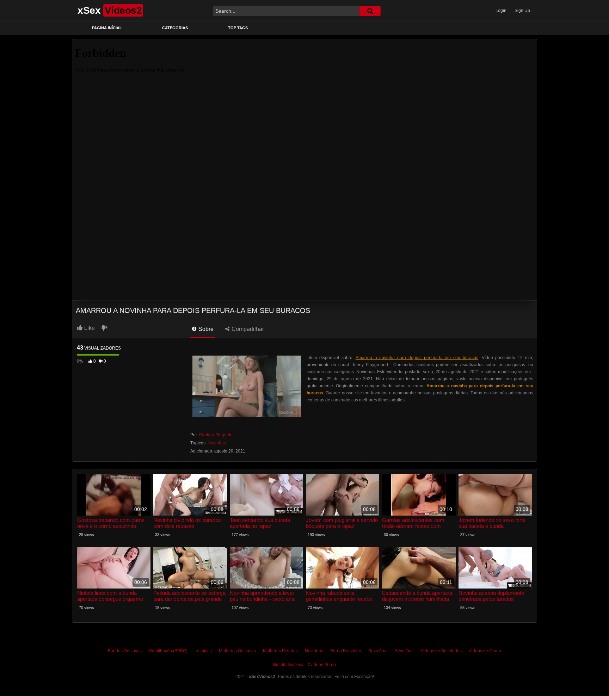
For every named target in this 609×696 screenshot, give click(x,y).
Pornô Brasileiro (345, 650)
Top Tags (238, 28)
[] (370, 11)
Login (501, 10)
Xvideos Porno (322, 664)
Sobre (205, 329)
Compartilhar (247, 329)
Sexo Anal (378, 650)
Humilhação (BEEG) (168, 650)
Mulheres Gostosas (237, 650)
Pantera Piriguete (216, 434)
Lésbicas (203, 650)
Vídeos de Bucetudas (441, 650)
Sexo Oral (404, 650)
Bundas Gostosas (125, 650)
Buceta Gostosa (288, 664)
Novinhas (217, 443)
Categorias (175, 28)
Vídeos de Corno (485, 650)
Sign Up (522, 10)
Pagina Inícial (107, 28)
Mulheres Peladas (280, 650)
